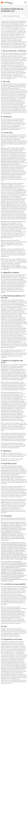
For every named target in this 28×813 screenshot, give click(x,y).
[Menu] (25, 2)
